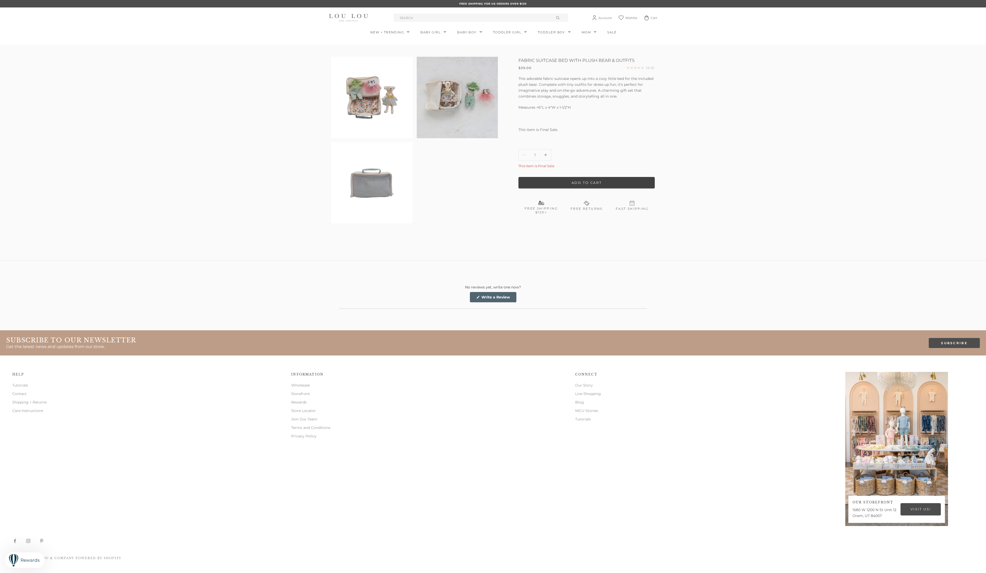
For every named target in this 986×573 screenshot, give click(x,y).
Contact (19, 393)
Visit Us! (921, 509)
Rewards (299, 402)
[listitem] (586, 119)
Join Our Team (304, 419)
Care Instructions (27, 410)
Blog (579, 402)
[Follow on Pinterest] (41, 540)
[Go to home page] (349, 18)
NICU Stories (586, 410)
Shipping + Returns (29, 402)
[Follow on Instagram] (28, 540)
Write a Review (498, 298)
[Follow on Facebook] (14, 540)
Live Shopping (588, 393)
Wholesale (300, 385)
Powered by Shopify (98, 558)
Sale (612, 32)
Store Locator (303, 410)
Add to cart (587, 183)
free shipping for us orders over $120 (493, 3)
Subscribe (954, 343)
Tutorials (20, 385)
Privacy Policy (304, 436)
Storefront (300, 393)
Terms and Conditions (310, 427)
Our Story (584, 385)
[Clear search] (558, 18)
